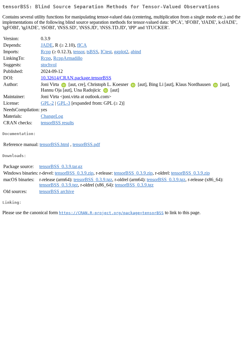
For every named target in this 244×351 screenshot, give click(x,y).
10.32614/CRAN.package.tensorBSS (76, 77)
